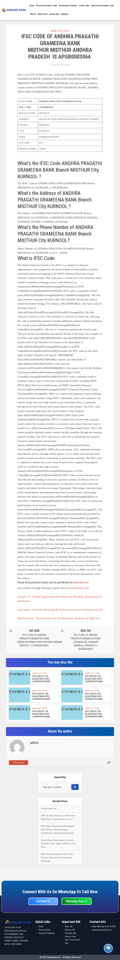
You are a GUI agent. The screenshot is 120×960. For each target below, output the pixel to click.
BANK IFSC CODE (60, 30)
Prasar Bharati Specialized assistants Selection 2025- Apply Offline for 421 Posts (58, 843)
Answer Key (54, 14)
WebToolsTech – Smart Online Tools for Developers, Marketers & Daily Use (59, 618)
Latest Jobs (84, 5)
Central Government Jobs (102, 5)
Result (33, 14)
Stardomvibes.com (79, 588)
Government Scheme (68, 5)
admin (66, 65)
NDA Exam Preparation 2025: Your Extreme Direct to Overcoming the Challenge (57, 857)
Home (31, 5)
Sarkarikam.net (80, 582)
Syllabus (64, 14)
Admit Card (42, 14)
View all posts (18, 762)
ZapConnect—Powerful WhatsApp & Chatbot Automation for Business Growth (60, 609)
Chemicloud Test (48, 808)
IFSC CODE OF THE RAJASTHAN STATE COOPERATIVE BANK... (42, 679)
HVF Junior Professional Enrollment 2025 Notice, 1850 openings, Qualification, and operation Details (57, 829)
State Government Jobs (46, 5)
